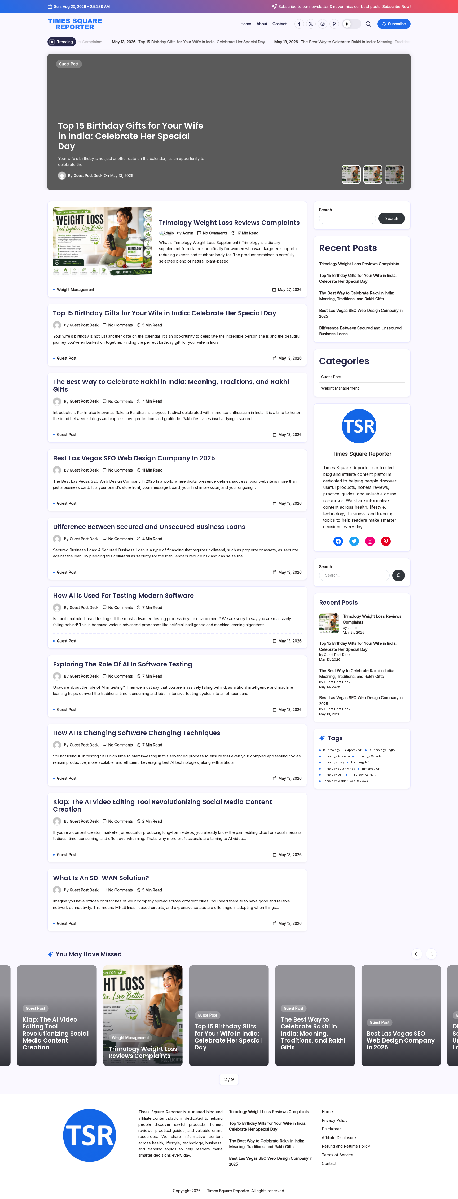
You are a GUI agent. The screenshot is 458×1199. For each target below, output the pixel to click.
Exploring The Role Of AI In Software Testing (122, 664)
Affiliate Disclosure (339, 1137)
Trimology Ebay (333, 762)
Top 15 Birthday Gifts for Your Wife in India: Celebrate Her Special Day (173, 41)
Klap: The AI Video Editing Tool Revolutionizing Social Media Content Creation (162, 805)
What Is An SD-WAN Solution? (101, 878)
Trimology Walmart (363, 775)
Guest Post (331, 376)
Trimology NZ (360, 762)
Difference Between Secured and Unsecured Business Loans (149, 526)
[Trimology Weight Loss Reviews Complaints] (329, 623)
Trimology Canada (368, 756)
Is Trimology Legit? (382, 750)
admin (188, 233)
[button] (351, 24)
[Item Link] (57, 1015)
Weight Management (340, 388)
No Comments (215, 233)
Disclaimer (331, 1128)
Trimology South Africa (339, 768)
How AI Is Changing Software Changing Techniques (136, 733)
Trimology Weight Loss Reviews (345, 781)
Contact (329, 1163)
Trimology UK (371, 768)
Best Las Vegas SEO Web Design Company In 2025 (134, 458)
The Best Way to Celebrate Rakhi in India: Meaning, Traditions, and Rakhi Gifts (342, 41)
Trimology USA (333, 775)
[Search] (398, 575)
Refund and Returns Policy (346, 1146)
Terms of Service (337, 1154)
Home (327, 1111)
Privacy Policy (334, 1120)
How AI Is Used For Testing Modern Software (123, 595)
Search (325, 209)
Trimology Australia (336, 756)
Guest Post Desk (88, 175)
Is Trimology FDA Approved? (343, 750)
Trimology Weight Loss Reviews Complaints (229, 222)
